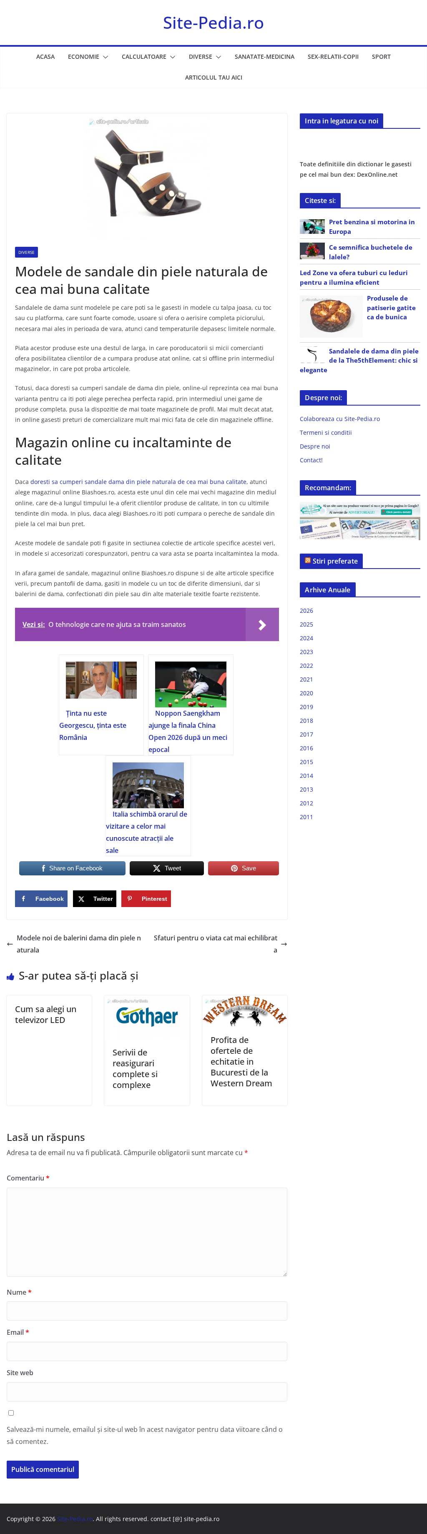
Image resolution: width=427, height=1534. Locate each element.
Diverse (200, 56)
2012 (306, 803)
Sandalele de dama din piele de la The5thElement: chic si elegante (359, 360)
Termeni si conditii (326, 432)
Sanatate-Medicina (264, 56)
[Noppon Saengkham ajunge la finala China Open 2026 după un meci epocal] (190, 684)
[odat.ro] (360, 522)
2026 (306, 610)
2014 (306, 776)
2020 (306, 693)
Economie (83, 56)
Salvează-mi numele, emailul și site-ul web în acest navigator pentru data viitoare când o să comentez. (145, 1435)
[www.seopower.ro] (360, 507)
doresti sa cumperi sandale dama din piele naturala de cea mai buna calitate (138, 482)
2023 (306, 652)
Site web (20, 1372)
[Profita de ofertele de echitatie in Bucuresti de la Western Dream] (244, 1001)
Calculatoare (144, 56)
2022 (306, 665)
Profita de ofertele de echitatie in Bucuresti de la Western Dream (241, 1061)
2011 (306, 817)
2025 (306, 624)
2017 (306, 734)
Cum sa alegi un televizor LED (45, 1014)
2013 (306, 789)
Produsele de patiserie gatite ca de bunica (391, 307)
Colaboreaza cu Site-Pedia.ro (340, 419)
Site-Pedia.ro (213, 22)
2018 (306, 720)
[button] (103, 57)
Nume (19, 1292)
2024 (306, 638)
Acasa (45, 56)
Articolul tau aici (213, 77)
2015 (306, 762)
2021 (306, 679)
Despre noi (315, 446)
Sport (381, 56)
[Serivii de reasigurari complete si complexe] (146, 1001)
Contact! (311, 460)
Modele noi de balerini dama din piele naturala (79, 944)
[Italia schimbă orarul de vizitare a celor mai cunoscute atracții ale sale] (148, 785)
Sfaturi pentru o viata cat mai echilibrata (215, 944)
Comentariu (28, 1178)
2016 (306, 748)
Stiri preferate (335, 561)
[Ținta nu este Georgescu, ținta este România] (101, 684)
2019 (306, 707)
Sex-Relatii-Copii (333, 56)
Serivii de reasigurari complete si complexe (135, 1068)
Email (18, 1332)
